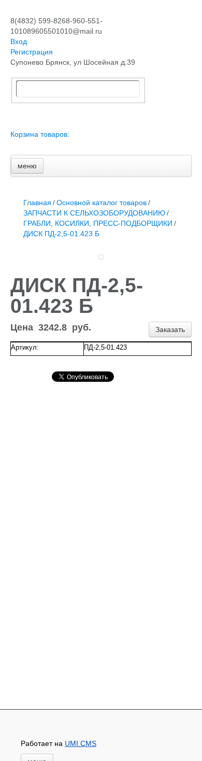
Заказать (170, 329)
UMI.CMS (80, 743)
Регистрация (31, 52)
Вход (18, 41)
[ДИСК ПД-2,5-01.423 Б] (101, 257)
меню (27, 166)
